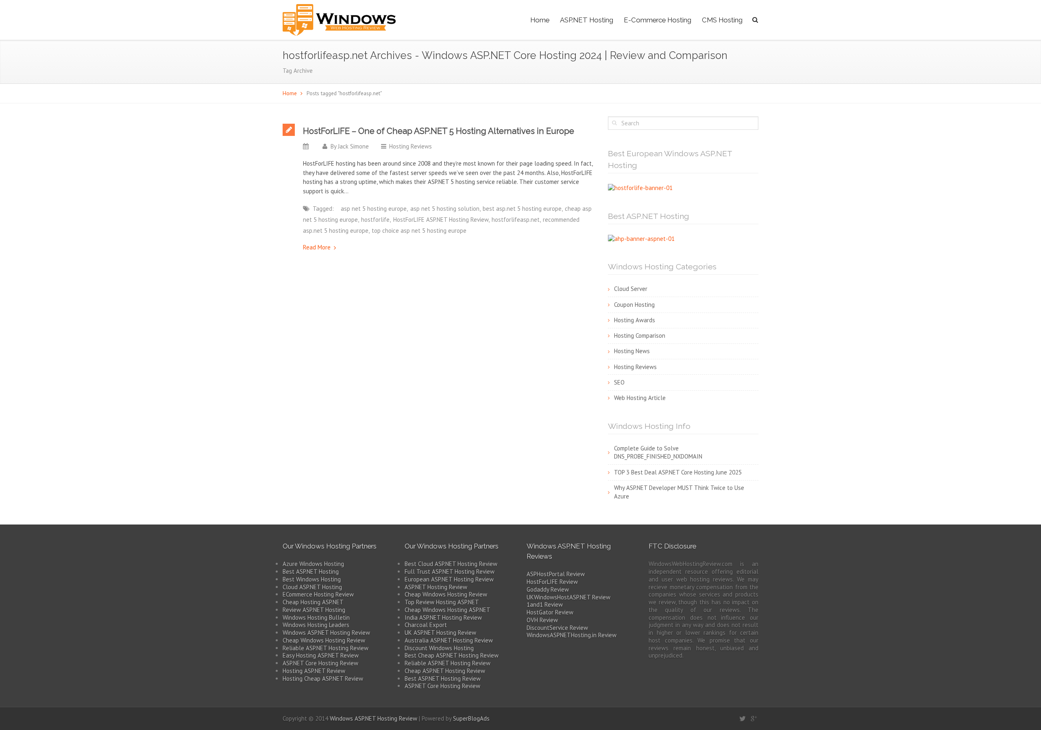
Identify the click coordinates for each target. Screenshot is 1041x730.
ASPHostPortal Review (556, 574)
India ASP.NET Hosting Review (443, 617)
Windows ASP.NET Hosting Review (326, 632)
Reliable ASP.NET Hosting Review (325, 648)
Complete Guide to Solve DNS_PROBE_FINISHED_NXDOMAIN (658, 452)
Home (539, 20)
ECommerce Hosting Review (318, 594)
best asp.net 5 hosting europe (522, 208)
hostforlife (375, 219)
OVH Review (542, 620)
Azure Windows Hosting (313, 564)
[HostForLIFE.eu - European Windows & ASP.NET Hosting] (640, 187)
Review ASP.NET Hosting (314, 610)
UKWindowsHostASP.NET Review (568, 597)
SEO (619, 382)
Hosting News (632, 351)
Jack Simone (353, 146)
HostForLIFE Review (552, 582)
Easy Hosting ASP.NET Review (321, 655)
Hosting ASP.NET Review (314, 671)
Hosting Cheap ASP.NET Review (323, 678)
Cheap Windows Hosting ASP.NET (447, 610)
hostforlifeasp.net (516, 219)
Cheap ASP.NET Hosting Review (445, 671)
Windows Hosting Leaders (316, 625)
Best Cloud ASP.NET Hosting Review (451, 564)
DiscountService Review (557, 628)
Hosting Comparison (639, 335)
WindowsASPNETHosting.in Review (571, 635)
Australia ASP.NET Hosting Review (449, 640)
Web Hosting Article (640, 398)
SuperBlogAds (471, 718)
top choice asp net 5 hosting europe (419, 230)
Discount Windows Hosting (439, 648)
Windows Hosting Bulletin (316, 617)
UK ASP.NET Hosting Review (440, 632)
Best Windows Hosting (312, 579)
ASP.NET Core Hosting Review (320, 663)
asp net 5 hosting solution (444, 208)
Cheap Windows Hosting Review (324, 640)
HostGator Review (550, 612)
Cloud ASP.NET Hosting (312, 587)
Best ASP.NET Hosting (311, 571)
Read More (317, 247)
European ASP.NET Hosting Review (449, 579)
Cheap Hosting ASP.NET (313, 602)
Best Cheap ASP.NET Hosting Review (452, 655)
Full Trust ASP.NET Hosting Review (449, 571)
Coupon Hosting (634, 304)
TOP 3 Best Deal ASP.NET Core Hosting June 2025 (678, 472)
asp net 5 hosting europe (374, 208)
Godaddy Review (548, 589)
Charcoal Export (426, 625)
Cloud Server (630, 289)
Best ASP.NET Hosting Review (443, 678)
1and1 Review (545, 604)
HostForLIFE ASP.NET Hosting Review (440, 219)
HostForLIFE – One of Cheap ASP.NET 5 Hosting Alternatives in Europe (438, 131)
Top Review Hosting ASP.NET (442, 602)
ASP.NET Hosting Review (436, 587)
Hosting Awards (634, 320)
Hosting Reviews (410, 146)
